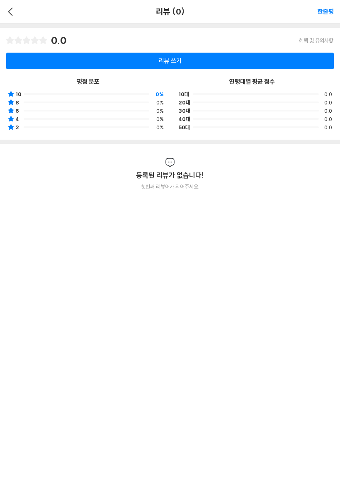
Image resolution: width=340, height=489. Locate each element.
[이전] (9, 11)
